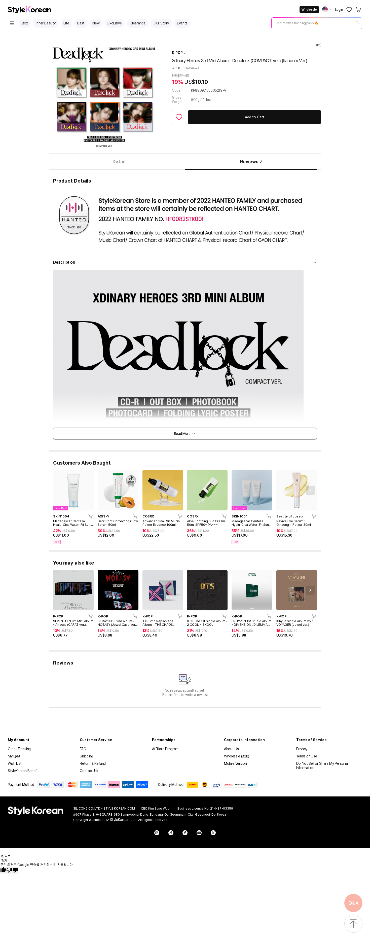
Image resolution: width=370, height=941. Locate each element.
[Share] (318, 45)
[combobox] (313, 23)
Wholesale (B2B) (236, 756)
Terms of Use (306, 756)
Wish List (15, 763)
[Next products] (310, 490)
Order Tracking (19, 749)
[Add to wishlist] (179, 117)
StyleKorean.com (123, 820)
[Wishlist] (349, 10)
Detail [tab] (119, 161)
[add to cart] (91, 516)
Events (182, 23)
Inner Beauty (45, 23)
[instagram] (157, 833)
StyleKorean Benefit (23, 771)
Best (81, 23)
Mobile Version (235, 763)
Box (25, 23)
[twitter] (213, 833)
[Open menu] (12, 23)
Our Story (161, 23)
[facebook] (185, 833)
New (95, 23)
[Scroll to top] (353, 924)
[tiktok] (171, 833)
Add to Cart (254, 117)
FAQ (83, 749)
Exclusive (114, 23)
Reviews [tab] (251, 161)
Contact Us (89, 771)
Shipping (86, 756)
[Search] (357, 23)
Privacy (302, 749)
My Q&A (14, 756)
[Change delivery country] (327, 9)
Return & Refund (93, 763)
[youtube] (199, 833)
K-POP (177, 53)
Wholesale (309, 9)
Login (339, 10)
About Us (231, 749)
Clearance (137, 23)
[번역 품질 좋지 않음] (12, 870)
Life (66, 23)
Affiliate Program (165, 749)
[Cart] (358, 9)
